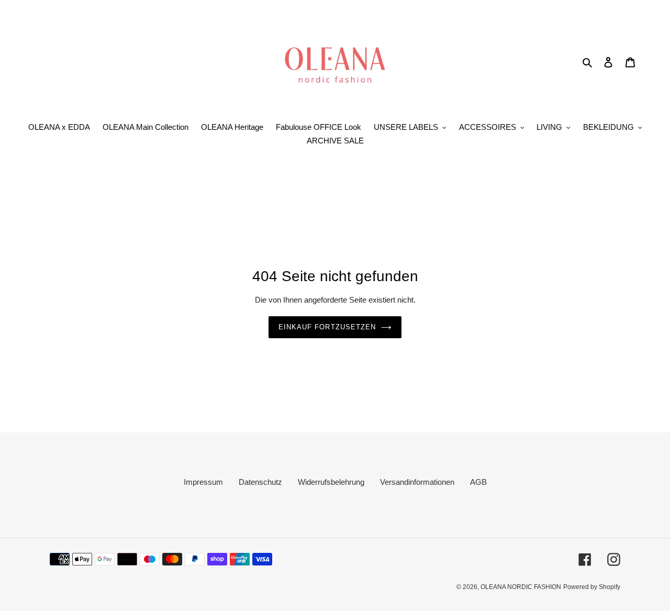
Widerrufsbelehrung (331, 481)
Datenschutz (260, 481)
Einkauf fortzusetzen (327, 327)
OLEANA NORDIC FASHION (521, 587)
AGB (478, 481)
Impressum (203, 481)
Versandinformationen (417, 481)
